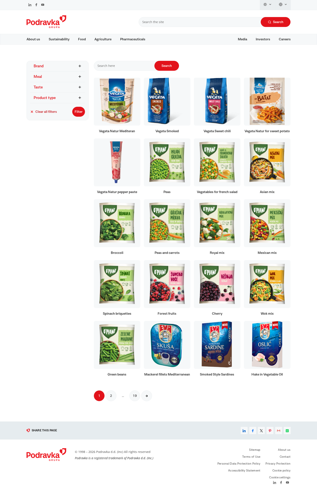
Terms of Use (251, 456)
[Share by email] (278, 430)
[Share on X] (261, 430)
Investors (263, 39)
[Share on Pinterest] (270, 430)
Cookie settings (279, 477)
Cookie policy (281, 470)
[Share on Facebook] (252, 430)
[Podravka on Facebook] (36, 5)
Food (82, 39)
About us (33, 39)
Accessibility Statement (244, 470)
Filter (79, 111)
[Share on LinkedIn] (244, 430)
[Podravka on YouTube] (42, 5)
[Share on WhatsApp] (287, 430)
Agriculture (102, 39)
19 (135, 396)
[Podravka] (46, 27)
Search (278, 22)
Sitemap (254, 449)
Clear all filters (46, 111)
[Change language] (283, 5)
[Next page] (146, 395)
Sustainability (59, 39)
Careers (285, 39)
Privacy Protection (277, 463)
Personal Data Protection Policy (239, 463)
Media (242, 39)
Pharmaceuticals (132, 39)
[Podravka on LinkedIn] (29, 5)
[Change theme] (267, 5)
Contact (285, 456)
